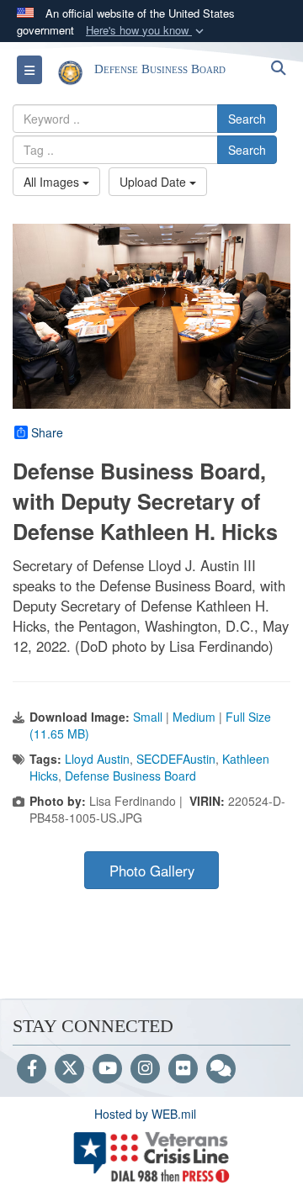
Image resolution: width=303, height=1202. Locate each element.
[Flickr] (183, 1069)
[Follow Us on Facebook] (31, 1069)
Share (47, 432)
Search (247, 118)
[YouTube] (107, 1069)
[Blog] (221, 1069)
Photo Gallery (151, 870)
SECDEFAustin (175, 758)
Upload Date (154, 181)
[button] (146, 31)
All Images (53, 181)
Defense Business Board (130, 775)
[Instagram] (145, 1069)
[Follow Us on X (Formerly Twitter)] (69, 1069)
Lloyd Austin (97, 758)
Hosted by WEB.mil (145, 1113)
